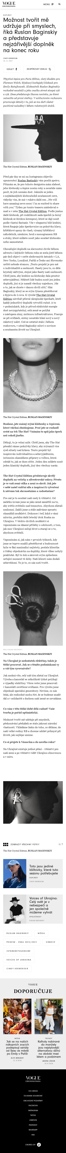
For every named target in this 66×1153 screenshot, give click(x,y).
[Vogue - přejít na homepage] (9, 4)
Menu (46, 4)
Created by (30, 1145)
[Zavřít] (62, 1149)
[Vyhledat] (59, 4)
